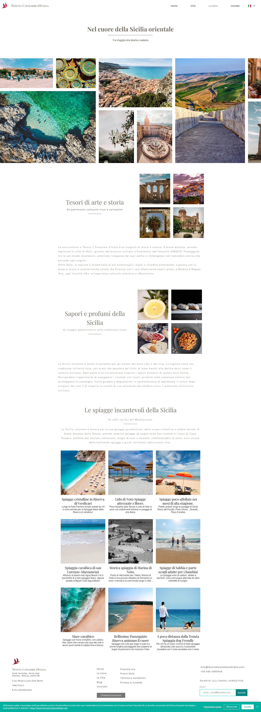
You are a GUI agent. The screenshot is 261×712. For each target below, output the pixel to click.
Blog (99, 682)
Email (202, 687)
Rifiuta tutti (231, 707)
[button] (193, 6)
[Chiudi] (257, 707)
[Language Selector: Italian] (251, 6)
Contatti (102, 686)
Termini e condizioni (133, 678)
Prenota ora (127, 669)
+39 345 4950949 (211, 671)
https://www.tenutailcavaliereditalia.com (49, 708)
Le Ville (101, 677)
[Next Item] (256, 111)
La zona (102, 673)
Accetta (247, 707)
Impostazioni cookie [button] (212, 707)
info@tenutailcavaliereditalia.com (223, 667)
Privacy (125, 682)
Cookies (137, 682)
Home (100, 668)
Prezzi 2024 (127, 673)
